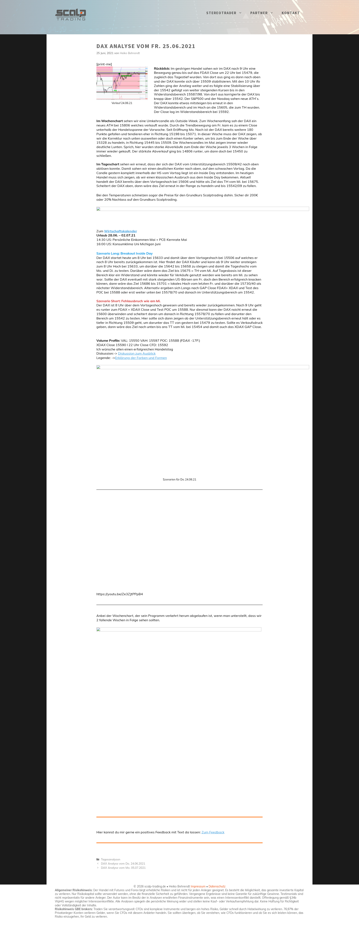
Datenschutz (217, 886)
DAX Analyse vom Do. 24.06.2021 (123, 863)
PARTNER (259, 13)
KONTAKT (291, 13)
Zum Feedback (213, 832)
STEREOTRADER (221, 13)
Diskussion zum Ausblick (137, 353)
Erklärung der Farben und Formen (141, 358)
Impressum (198, 886)
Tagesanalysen (110, 859)
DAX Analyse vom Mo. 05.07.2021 (123, 867)
